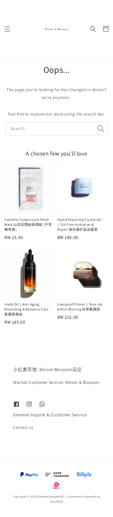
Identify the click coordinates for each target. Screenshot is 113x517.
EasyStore (56, 501)
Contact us (23, 427)
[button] (7, 29)
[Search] (100, 128)
